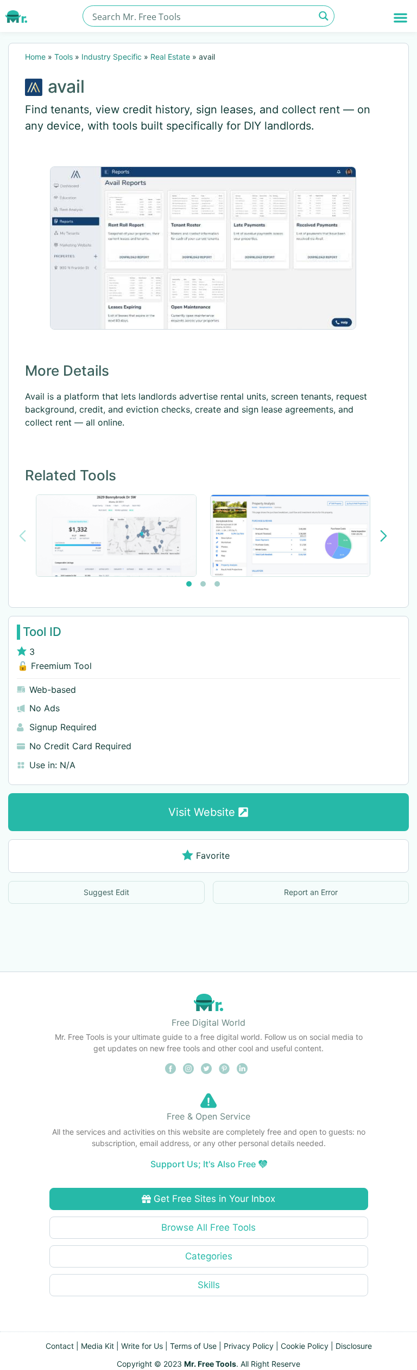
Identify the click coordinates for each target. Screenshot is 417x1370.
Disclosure (354, 1345)
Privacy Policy (249, 1345)
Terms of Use (193, 1345)
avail (66, 86)
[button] (400, 18)
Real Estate (170, 56)
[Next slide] (383, 536)
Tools (63, 56)
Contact (60, 1345)
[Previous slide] (22, 536)
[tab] (189, 584)
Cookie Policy (304, 1345)
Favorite (213, 855)
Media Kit (97, 1345)
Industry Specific (111, 56)
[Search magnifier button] (324, 16)
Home (35, 56)
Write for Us (142, 1345)
